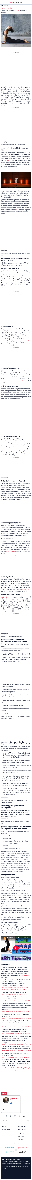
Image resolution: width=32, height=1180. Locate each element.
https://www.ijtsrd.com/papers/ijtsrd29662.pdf (14, 994)
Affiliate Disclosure (22, 1129)
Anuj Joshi (16, 10)
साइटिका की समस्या (5, 597)
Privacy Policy (21, 1133)
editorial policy (25, 975)
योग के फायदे (20, 381)
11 (5, 884)
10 (5, 833)
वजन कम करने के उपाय (10, 551)
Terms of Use (21, 1136)
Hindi (7, 8)
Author (4, 1093)
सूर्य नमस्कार (7, 160)
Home (3, 8)
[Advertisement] (16, 71)
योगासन (12, 8)
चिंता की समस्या (25, 589)
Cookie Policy (21, 1139)
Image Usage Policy (22, 1126)
